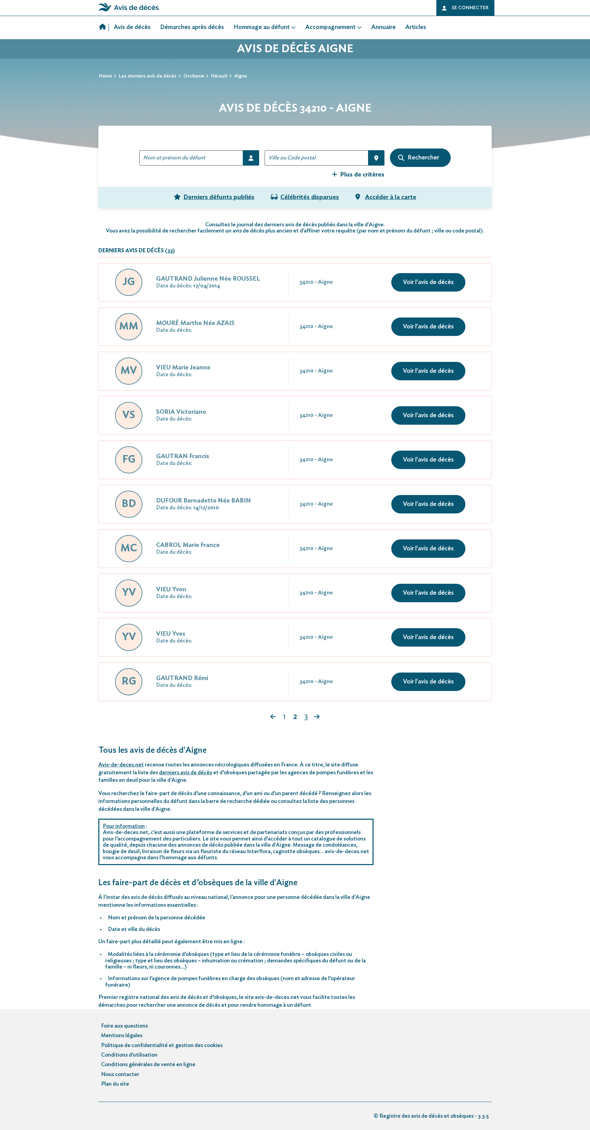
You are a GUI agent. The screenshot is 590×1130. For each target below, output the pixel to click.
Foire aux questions (124, 1026)
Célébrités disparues (309, 197)
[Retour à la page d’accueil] (128, 11)
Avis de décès (132, 27)
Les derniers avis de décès (148, 76)
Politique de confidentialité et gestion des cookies (162, 1045)
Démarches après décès (192, 27)
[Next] (273, 717)
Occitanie (193, 76)
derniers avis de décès (185, 772)
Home (105, 76)
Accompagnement (330, 27)
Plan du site (115, 1084)
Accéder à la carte (390, 197)
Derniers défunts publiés (218, 197)
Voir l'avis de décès (428, 282)
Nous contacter (120, 1074)
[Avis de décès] (104, 27)
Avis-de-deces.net (121, 764)
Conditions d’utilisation (129, 1055)
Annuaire (383, 27)
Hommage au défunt (262, 27)
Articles (415, 27)
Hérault (219, 76)
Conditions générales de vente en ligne (148, 1064)
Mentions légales (121, 1035)
